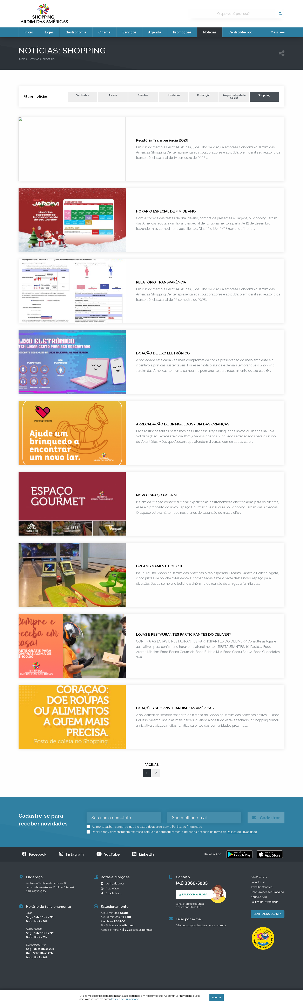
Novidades (173, 95)
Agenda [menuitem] (154, 32)
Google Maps (114, 893)
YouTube (112, 854)
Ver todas (82, 95)
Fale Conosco (259, 877)
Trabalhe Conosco (261, 887)
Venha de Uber (115, 883)
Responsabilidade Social (234, 96)
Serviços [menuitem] (129, 32)
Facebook (37, 854)
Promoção (203, 95)
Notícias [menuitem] (209, 32)
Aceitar (216, 997)
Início (22, 59)
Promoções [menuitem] (182, 32)
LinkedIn (146, 854)
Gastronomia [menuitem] (76, 32)
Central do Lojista (268, 913)
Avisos (113, 95)
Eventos (143, 95)
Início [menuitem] (29, 32)
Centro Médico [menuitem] (240, 32)
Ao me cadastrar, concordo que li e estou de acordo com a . (147, 826)
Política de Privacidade (187, 826)
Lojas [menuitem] (49, 32)
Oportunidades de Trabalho (267, 892)
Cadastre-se (258, 882)
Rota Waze (112, 888)
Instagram (75, 854)
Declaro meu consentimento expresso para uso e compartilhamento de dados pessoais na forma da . (174, 832)
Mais (275, 32)
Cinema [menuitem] (104, 32)
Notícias (34, 59)
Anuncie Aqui (259, 897)
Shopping (264, 95)
